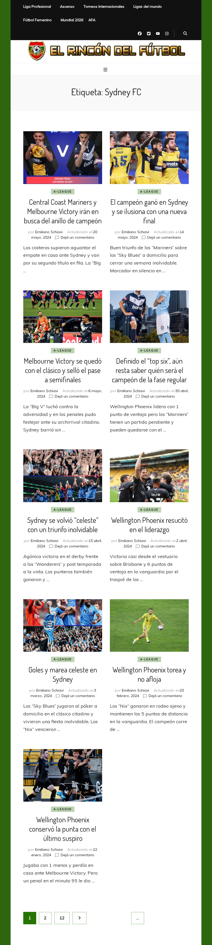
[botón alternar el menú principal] (106, 70)
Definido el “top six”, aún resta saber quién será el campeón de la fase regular (149, 370)
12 (64, 917)
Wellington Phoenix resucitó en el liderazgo (149, 524)
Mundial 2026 (72, 20)
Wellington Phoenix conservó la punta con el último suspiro (62, 829)
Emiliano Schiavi (49, 232)
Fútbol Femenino (37, 20)
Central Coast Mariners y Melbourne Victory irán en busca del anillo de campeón (63, 211)
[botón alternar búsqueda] (185, 34)
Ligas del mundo (147, 6)
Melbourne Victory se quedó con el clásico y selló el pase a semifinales (63, 370)
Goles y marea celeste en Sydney (62, 674)
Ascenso (67, 6)
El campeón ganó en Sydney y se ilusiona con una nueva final (149, 211)
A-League (63, 191)
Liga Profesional (37, 6)
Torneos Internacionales (104, 6)
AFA (91, 20)
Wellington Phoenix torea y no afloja (149, 674)
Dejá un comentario (77, 237)
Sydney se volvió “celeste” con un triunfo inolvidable (63, 524)
